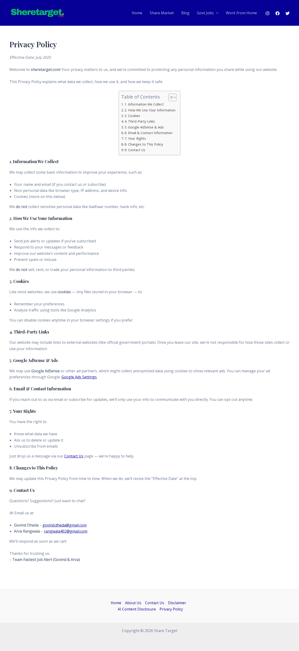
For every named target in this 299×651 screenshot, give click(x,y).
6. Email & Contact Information (148, 133)
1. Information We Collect (144, 104)
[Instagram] (267, 13)
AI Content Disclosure (137, 609)
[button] (216, 13)
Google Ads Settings (79, 377)
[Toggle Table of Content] (170, 97)
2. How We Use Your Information (150, 110)
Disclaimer (177, 602)
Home (137, 12)
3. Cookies (132, 115)
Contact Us (73, 456)
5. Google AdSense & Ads (144, 127)
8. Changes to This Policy (144, 144)
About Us (133, 602)
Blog (185, 12)
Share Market (162, 12)
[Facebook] (277, 13)
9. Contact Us (135, 150)
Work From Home (241, 12)
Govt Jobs (205, 12)
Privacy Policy (171, 609)
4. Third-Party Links (140, 121)
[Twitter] (287, 13)
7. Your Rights (135, 138)
